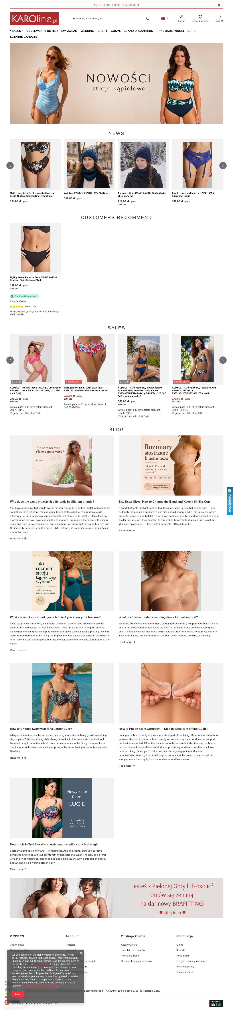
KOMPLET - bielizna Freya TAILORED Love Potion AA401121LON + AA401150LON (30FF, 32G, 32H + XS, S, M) (35, 390)
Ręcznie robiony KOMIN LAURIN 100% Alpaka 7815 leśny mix (142, 195)
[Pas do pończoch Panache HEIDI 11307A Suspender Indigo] (197, 164)
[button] (223, 83)
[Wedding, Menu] (96, 30)
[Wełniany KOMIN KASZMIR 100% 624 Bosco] (89, 164)
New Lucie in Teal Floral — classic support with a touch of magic (54, 844)
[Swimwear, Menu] (79, 30)
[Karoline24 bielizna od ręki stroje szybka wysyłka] (116, 83)
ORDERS (17, 936)
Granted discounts (76, 971)
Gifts (191, 30)
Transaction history (76, 966)
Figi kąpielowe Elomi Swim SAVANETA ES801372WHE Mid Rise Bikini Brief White (86, 389)
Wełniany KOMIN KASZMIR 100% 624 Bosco (87, 193)
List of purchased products (81, 961)
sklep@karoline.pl (94, 990)
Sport (102, 30)
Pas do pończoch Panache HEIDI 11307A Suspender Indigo (193, 195)
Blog (116, 429)
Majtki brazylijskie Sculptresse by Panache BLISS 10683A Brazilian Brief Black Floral (32, 195)
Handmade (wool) (170, 30)
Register (70, 944)
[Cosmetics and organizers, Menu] (155, 30)
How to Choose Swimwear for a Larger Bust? (41, 728)
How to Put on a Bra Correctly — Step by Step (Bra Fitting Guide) (163, 728)
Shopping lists (74, 955)
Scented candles (23, 36)
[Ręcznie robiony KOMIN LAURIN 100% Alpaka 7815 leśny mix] (143, 164)
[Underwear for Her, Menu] (59, 30)
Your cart (71, 950)
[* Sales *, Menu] (24, 30)
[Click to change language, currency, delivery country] (164, 18)
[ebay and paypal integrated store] (216, 1003)
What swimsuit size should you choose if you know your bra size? (55, 617)
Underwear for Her (42, 30)
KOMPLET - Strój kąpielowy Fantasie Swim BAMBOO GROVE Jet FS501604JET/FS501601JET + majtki (194, 390)
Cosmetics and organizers (132, 30)
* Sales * (16, 30)
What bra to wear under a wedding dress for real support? (158, 617)
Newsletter (72, 977)
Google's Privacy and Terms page (39, 985)
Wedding (87, 30)
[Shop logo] (34, 18)
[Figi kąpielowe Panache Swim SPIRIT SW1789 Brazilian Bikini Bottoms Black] (35, 248)
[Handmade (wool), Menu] (186, 30)
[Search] (148, 19)
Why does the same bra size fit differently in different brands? (52, 501)
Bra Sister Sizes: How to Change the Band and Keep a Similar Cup (164, 501)
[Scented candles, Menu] (39, 36)
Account (72, 936)
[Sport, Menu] (109, 30)
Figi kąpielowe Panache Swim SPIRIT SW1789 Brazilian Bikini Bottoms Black (33, 279)
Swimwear (69, 30)
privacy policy (42, 964)
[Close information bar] (219, 5)
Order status (17, 944)
